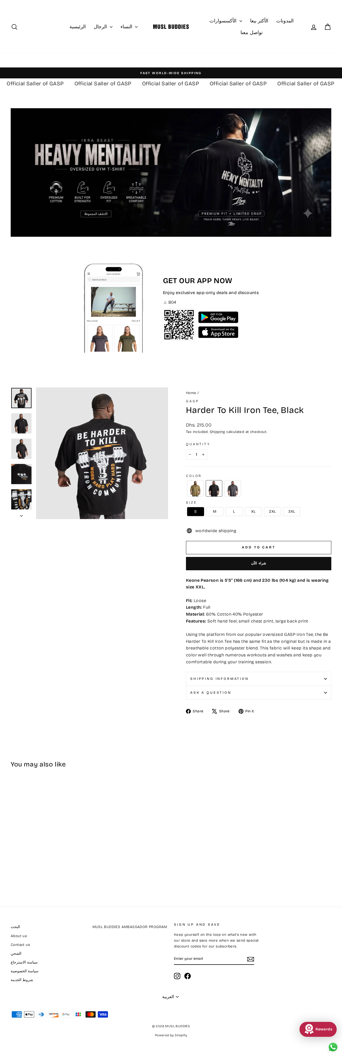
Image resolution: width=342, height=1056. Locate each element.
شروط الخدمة (22, 980)
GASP (192, 401)
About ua (19, 936)
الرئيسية (77, 27)
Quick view (48, 850)
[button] (195, 488)
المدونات (285, 21)
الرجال (101, 27)
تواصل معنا (251, 32)
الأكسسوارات (223, 21)
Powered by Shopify (171, 1035)
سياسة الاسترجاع (24, 962)
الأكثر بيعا (259, 21)
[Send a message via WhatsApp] (333, 1047)
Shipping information (219, 679)
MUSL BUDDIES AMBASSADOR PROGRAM (129, 927)
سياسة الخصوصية (24, 971)
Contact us (20, 944)
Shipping (217, 431)
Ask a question (210, 692)
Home (191, 393)
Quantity (198, 444)
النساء (127, 27)
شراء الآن (258, 563)
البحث (15, 927)
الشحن (16, 953)
